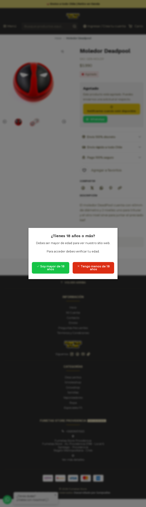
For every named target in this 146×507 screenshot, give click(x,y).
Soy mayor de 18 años (52, 268)
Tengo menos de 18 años (95, 268)
